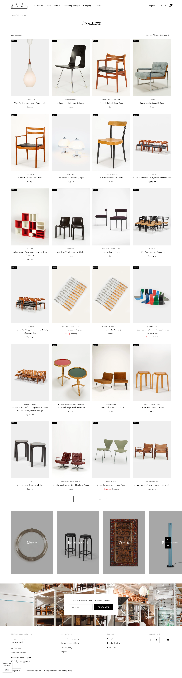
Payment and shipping (70, 639)
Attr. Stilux (70, 174)
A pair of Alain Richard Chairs (111, 407)
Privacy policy (66, 647)
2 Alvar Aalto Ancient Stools (152, 407)
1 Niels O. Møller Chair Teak (30, 177)
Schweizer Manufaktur (111, 326)
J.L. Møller (30, 174)
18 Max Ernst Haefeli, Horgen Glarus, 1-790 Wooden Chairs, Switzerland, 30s (30, 409)
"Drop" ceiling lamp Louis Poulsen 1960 (30, 103)
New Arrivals (37, 5)
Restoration (112, 647)
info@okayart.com (18, 652)
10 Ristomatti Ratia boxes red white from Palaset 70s (30, 253)
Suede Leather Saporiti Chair (152, 103)
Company (87, 5)
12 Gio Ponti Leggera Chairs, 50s (152, 252)
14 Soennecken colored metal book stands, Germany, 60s (152, 331)
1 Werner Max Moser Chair (111, 177)
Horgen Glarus (71, 100)
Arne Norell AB (152, 482)
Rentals (57, 5)
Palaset (30, 249)
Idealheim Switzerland (111, 249)
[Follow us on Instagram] (156, 640)
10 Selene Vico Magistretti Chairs (70, 252)
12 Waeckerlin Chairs (111, 252)
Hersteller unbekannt (71, 326)
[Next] (106, 499)
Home (13, 15)
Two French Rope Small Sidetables (70, 407)
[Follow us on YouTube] (168, 640)
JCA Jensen (152, 174)
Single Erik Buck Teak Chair (111, 103)
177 (100, 499)
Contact (98, 5)
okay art (31, 670)
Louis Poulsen (30, 100)
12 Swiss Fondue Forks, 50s (71, 330)
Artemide (70, 249)
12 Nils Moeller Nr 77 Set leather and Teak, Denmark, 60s (30, 331)
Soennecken (152, 326)
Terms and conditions (70, 643)
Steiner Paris (111, 404)
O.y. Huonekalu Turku (152, 404)
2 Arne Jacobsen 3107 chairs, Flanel (111, 485)
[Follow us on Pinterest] (162, 640)
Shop (48, 5)
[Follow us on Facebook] (151, 640)
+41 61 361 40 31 (17, 648)
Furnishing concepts (72, 5)
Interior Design (113, 643)
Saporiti (152, 100)
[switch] (7, 670)
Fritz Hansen (111, 482)
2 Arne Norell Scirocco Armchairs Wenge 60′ (152, 485)
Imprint (64, 651)
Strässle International (70, 482)
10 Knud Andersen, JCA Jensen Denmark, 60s (152, 177)
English (152, 5)
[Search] (161, 6)
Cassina (152, 249)
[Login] (165, 5)
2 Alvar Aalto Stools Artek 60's (30, 485)
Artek (30, 482)
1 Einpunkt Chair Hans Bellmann (70, 103)
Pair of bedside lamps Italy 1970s (70, 177)
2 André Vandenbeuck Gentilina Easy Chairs (71, 485)
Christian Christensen (111, 100)
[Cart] (170, 6)
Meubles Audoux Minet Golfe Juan (71, 404)
